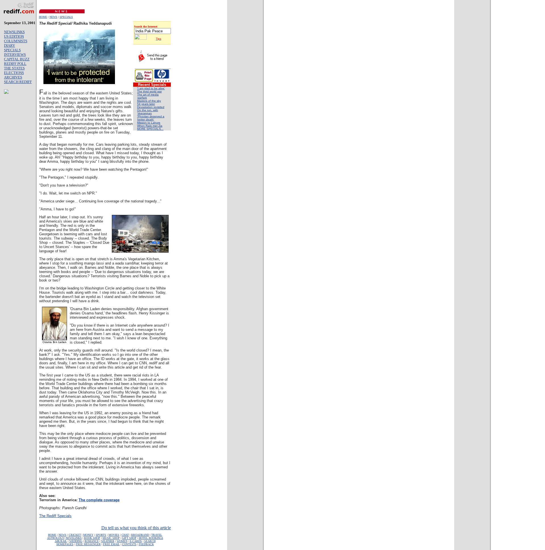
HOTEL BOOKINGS (151, 538)
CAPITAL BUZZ (17, 59)
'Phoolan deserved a (150, 116)
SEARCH (150, 541)
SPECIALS (66, 16)
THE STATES (14, 68)
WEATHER (107, 541)
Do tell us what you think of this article (136, 527)
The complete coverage (99, 500)
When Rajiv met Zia (149, 125)
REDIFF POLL (15, 64)
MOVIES (113, 534)
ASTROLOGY (55, 538)
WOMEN (122, 541)
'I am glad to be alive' (151, 88)
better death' (145, 119)
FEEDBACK (146, 544)
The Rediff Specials (55, 516)
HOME (43, 16)
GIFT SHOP (129, 538)
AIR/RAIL (61, 541)
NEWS (53, 16)
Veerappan (144, 113)
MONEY (88, 534)
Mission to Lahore (148, 122)
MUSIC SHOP (111, 538)
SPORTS (101, 534)
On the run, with (147, 110)
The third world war (149, 91)
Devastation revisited (150, 107)
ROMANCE (92, 541)
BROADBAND (140, 534)
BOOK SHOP (92, 538)
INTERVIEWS (15, 54)
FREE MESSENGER (88, 544)
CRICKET (75, 534)
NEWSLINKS (14, 32)
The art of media (148, 94)
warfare (142, 97)
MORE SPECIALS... (150, 128)
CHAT (125, 534)
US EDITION (14, 36)
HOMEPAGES (65, 544)
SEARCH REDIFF (18, 82)
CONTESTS (129, 544)
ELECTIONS (14, 73)
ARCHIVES (13, 77)
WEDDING (75, 541)
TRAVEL (156, 534)
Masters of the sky (149, 100)
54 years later (146, 103)
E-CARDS (136, 541)
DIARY (9, 45)
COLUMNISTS (15, 41)
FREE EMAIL (111, 544)
